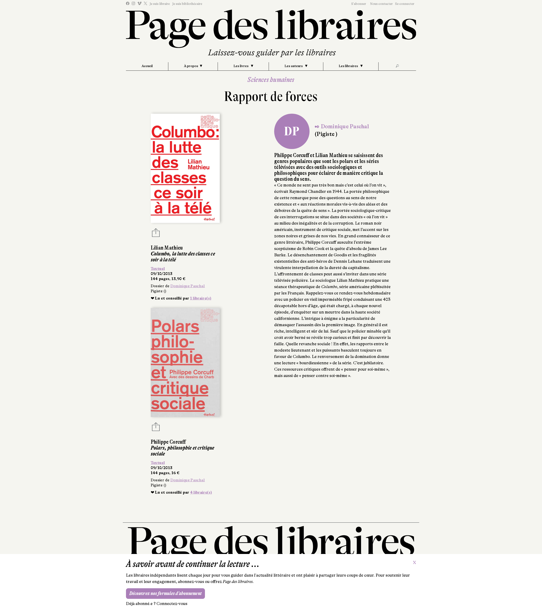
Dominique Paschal (187, 286)
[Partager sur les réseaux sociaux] (156, 234)
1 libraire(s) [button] (201, 298)
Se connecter (404, 4)
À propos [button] (191, 66)
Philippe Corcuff (168, 442)
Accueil (147, 66)
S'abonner (358, 4)
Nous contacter (381, 4)
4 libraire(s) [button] (201, 492)
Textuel (158, 269)
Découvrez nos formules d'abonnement (165, 593)
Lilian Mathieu (167, 248)
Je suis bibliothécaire (187, 4)
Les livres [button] (241, 66)
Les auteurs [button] (294, 66)
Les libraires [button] (349, 66)
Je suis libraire (159, 4)
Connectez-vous (171, 603)
